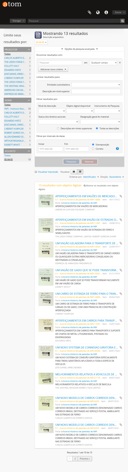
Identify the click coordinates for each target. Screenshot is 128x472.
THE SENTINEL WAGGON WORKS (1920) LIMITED (28, 85)
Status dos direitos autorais (52, 116)
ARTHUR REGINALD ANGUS (17, 140)
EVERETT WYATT (12, 144)
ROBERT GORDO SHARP (16, 132)
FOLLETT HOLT (11, 65)
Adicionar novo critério (51, 69)
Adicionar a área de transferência (120, 196)
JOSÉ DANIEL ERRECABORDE (18, 73)
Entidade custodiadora (58, 84)
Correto (99, 148)
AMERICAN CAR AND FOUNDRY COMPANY (25, 89)
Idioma (98, 12)
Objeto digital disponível (78, 105)
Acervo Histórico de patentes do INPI (80, 203)
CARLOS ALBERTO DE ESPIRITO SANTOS (24, 57)
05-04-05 (8, 159)
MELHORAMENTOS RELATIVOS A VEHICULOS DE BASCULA (90, 374)
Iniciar (41, 143)
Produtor (11, 49)
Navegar (17, 20)
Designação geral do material (94, 116)
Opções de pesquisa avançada (79, 48)
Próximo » (85, 458)
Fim (66, 143)
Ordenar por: (75, 176)
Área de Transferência (89, 12)
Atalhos (106, 12)
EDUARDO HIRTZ (12, 69)
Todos (7, 53)
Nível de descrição (47, 105)
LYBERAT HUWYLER (14, 77)
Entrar (118, 12)
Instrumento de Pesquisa (106, 105)
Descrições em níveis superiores (76, 128)
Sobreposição (102, 144)
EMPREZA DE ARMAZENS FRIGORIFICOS (24, 94)
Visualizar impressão (48, 171)
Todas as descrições (109, 128)
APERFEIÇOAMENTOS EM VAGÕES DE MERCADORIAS (87, 196)
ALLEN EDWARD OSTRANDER (18, 136)
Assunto (10, 150)
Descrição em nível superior (56, 91)
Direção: (104, 176)
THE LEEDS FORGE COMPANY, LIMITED (23, 81)
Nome (8, 100)
